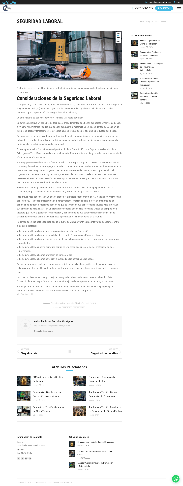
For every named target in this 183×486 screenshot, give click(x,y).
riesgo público (67, 307)
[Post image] (23, 381)
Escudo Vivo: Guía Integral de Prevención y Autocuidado (47, 394)
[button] (176, 479)
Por (70, 303)
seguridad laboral (79, 307)
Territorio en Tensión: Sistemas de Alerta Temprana (48, 409)
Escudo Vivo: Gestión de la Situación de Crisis (102, 379)
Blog (20, 34)
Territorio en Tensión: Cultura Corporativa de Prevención (103, 394)
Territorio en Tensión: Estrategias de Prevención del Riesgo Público (105, 409)
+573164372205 (144, 8)
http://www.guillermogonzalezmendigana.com (52, 325)
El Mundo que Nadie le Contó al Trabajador (48, 379)
